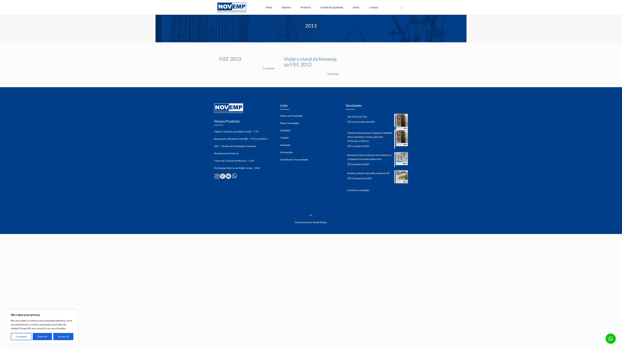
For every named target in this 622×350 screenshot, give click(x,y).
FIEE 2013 (230, 59)
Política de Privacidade (291, 115)
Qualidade (285, 130)
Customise (21, 336)
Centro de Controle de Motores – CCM (234, 160)
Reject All (42, 336)
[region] (42, 326)
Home (305, 32)
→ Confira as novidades (357, 190)
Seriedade (285, 145)
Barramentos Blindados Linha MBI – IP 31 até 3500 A (240, 138)
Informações (286, 152)
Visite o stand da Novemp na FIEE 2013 (310, 61)
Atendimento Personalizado (294, 159)
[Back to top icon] (311, 215)
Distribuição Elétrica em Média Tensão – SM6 (236, 168)
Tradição (284, 137)
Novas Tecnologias (289, 123)
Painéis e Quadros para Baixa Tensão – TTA (236, 131)
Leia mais (269, 68)
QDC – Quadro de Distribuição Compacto (235, 146)
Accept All (63, 336)
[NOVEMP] (231, 7)
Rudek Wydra (320, 222)
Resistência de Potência (226, 153)
